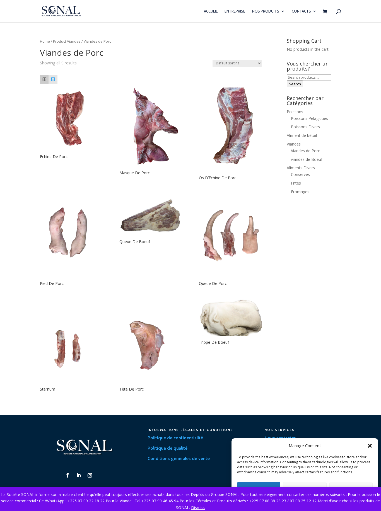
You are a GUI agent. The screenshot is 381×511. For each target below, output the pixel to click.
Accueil (211, 11)
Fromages (300, 191)
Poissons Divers (305, 126)
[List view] (53, 79)
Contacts (301, 11)
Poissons (295, 111)
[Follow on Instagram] (89, 475)
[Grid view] (44, 79)
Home (45, 41)
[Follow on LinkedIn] (78, 475)
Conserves (300, 174)
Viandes (294, 144)
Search (295, 83)
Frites (296, 183)
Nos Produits (265, 11)
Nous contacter (279, 437)
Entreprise (235, 11)
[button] (370, 446)
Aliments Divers (301, 167)
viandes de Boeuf (306, 159)
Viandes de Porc (305, 150)
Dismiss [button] (198, 507)
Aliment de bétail (302, 135)
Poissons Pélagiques (309, 118)
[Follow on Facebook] (67, 475)
